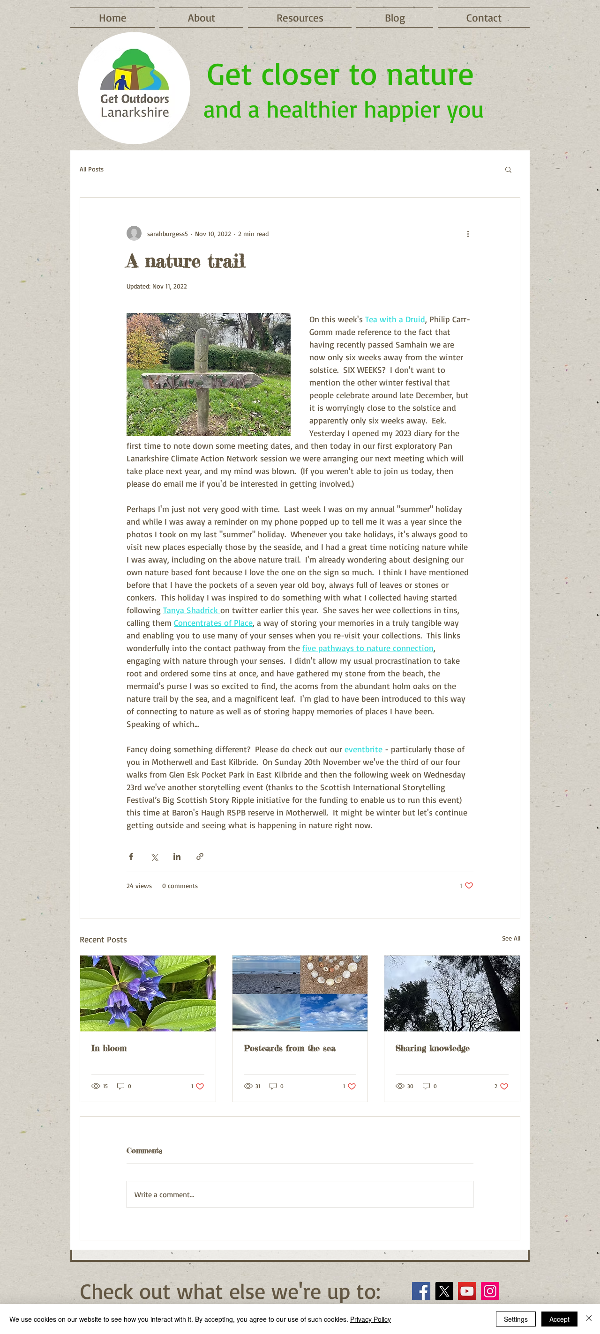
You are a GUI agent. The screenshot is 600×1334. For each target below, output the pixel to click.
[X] (444, 1291)
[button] (508, 169)
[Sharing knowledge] (452, 993)
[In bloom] (148, 993)
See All (511, 938)
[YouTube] (467, 1291)
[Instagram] (490, 1291)
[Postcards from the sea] (300, 993)
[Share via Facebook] (131, 856)
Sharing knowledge (433, 1048)
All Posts (92, 169)
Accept (559, 1319)
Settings (516, 1319)
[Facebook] (421, 1291)
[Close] (588, 1319)
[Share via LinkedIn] (176, 856)
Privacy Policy (370, 1319)
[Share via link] (199, 856)
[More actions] (467, 233)
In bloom (109, 1048)
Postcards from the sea (290, 1048)
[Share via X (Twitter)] (154, 856)
